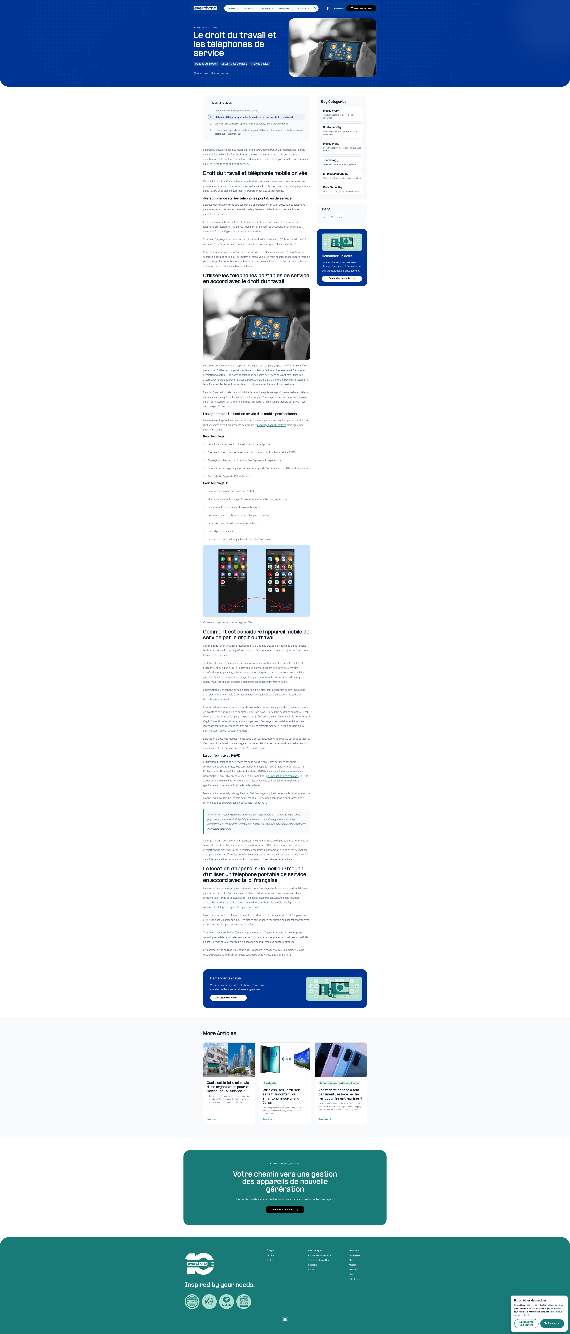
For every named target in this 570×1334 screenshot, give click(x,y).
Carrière (270, 1255)
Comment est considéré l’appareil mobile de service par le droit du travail (249, 123)
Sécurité (311, 1269)
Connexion (339, 8)
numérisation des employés (283, 776)
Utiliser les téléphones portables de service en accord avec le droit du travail (251, 117)
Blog (215, 27)
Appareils (266, 8)
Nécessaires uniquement (526, 1323)
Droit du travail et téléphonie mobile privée (234, 110)
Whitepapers (354, 1255)
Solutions (248, 8)
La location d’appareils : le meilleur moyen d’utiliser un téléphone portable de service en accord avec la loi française (256, 131)
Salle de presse (355, 1279)
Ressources (284, 8)
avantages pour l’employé (271, 425)
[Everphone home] (205, 8)
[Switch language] (329, 8)
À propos (302, 8)
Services (231, 8)
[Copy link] (340, 217)
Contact (270, 1260)
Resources (353, 1269)
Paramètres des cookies (318, 1260)
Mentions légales (315, 1250)
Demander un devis (363, 8)
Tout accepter (552, 1323)
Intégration (313, 1264)
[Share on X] (332, 217)
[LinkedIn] (285, 1319)
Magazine (353, 1264)
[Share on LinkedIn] (324, 217)
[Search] (315, 8)
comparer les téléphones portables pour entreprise (231, 907)
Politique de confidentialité (319, 1255)
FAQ (351, 1274)
